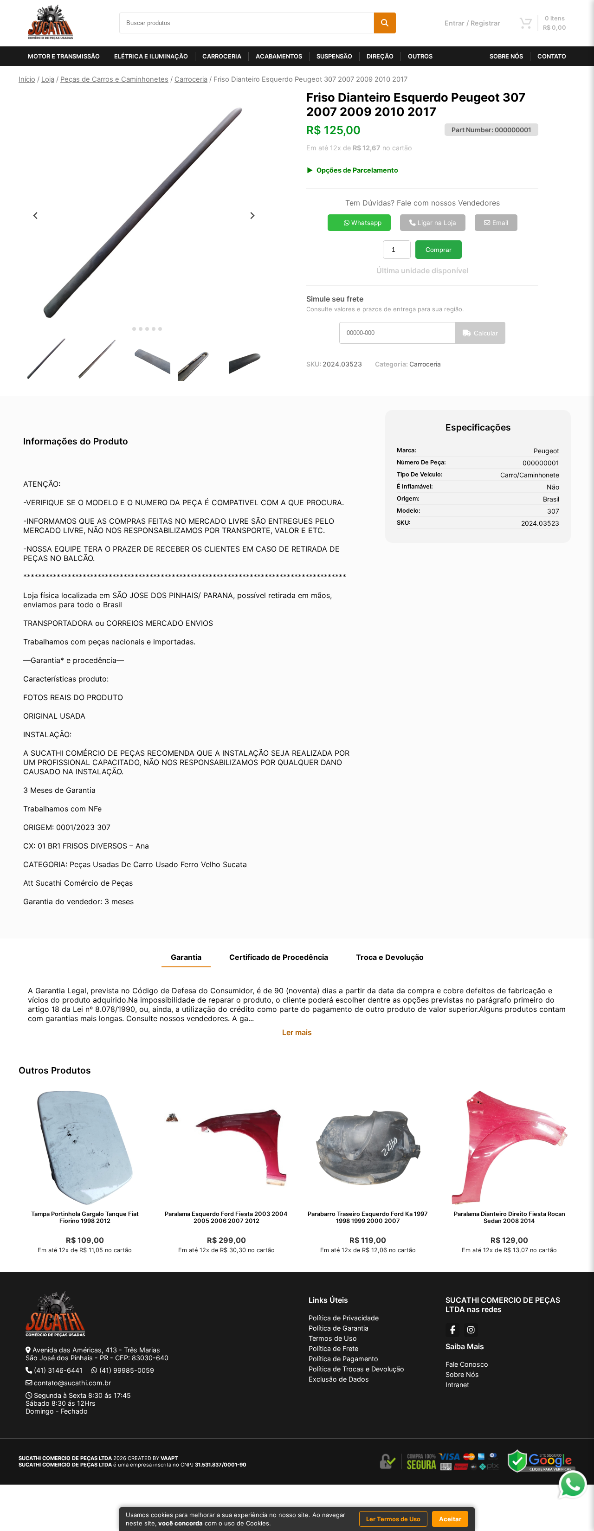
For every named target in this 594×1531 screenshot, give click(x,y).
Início (27, 79)
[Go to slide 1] (127, 329)
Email (499, 222)
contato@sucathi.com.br (72, 1383)
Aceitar (450, 1519)
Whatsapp (365, 222)
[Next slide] (252, 215)
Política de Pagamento (343, 1359)
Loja (47, 79)
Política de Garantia (338, 1328)
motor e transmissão (64, 56)
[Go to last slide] (35, 215)
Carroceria (190, 79)
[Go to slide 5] (153, 329)
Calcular (486, 333)
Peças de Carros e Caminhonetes (114, 79)
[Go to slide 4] (147, 329)
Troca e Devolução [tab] (390, 957)
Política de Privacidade (344, 1318)
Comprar (439, 249)
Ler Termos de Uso (393, 1519)
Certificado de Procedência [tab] (278, 957)
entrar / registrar (472, 23)
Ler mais (297, 1032)
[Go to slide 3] (140, 329)
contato (551, 56)
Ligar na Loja (436, 222)
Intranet (457, 1385)
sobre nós (506, 56)
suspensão (334, 56)
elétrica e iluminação (151, 56)
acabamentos (279, 56)
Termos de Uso (333, 1338)
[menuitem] (46, 359)
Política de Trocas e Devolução (356, 1369)
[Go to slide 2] (134, 329)
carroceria (221, 56)
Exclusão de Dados (339, 1379)
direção (380, 56)
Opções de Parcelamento (357, 170)
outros (420, 56)
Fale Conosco (467, 1364)
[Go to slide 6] (160, 329)
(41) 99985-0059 (126, 1370)
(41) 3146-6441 (58, 1370)
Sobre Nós (462, 1374)
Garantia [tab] (186, 957)
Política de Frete (333, 1348)
